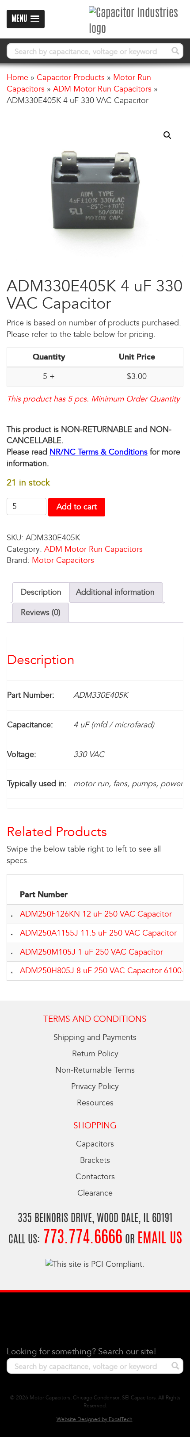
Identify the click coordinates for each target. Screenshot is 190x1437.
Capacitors (95, 1144)
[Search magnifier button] (175, 51)
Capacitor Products (71, 78)
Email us (159, 1239)
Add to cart (77, 507)
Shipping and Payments (95, 1037)
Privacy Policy (95, 1087)
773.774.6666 (82, 1238)
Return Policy (95, 1054)
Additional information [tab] (115, 592)
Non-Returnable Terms (95, 1070)
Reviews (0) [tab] (41, 613)
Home (17, 78)
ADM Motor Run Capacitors (102, 89)
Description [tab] (41, 592)
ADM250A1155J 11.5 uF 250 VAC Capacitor (98, 933)
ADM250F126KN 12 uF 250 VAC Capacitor (96, 914)
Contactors (95, 1177)
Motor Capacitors (63, 560)
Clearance (95, 1193)
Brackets (95, 1160)
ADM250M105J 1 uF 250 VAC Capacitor (91, 952)
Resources (95, 1103)
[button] (167, 135)
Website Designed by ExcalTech (95, 1419)
